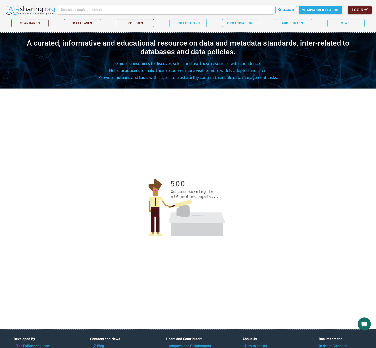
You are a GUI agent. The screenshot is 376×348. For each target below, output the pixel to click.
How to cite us (256, 346)
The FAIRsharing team (33, 346)
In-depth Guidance (333, 346)
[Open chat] (364, 324)
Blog (100, 346)
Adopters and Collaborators (190, 346)
